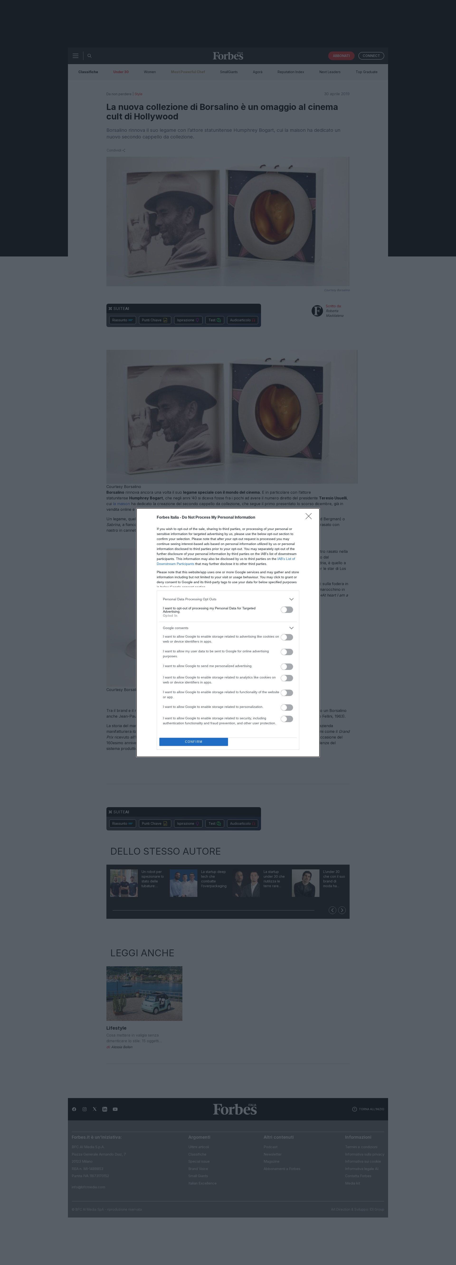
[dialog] (228, 632)
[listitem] (228, 599)
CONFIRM (194, 742)
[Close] (310, 517)
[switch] (287, 609)
